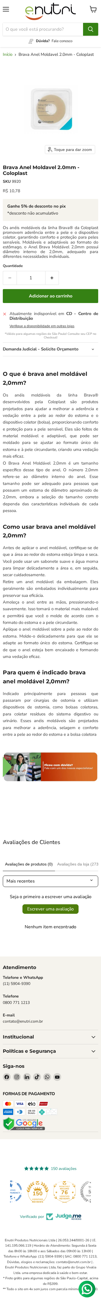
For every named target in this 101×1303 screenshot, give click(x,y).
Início (7, 54)
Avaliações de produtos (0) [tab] (29, 864)
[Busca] (90, 29)
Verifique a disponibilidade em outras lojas (42, 326)
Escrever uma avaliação (50, 909)
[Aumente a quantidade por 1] (52, 278)
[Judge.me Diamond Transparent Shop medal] (23, 1192)
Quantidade (13, 266)
